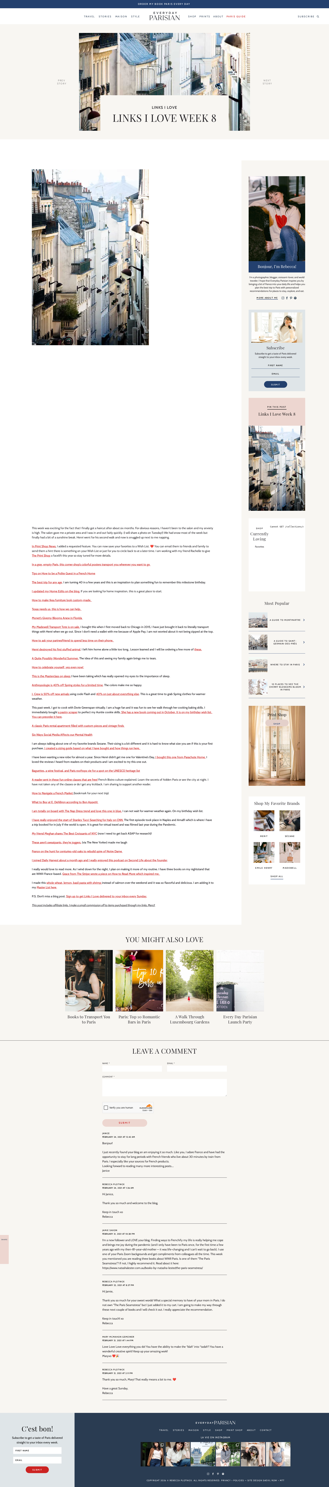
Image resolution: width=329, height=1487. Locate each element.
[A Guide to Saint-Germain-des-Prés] (258, 644)
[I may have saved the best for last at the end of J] (253, 1454)
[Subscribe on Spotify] (295, 298)
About (251, 1430)
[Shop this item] (264, 830)
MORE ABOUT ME (267, 297)
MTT (282, 1480)
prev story (62, 82)
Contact (266, 1430)
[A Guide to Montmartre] (258, 621)
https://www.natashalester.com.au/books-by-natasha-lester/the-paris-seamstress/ (152, 1268)
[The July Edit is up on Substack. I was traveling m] (278, 1454)
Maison (193, 1430)
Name (106, 1063)
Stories (178, 1430)
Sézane (290, 836)
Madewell (290, 868)
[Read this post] (89, 980)
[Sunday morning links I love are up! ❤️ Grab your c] (153, 1454)
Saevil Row (270, 1480)
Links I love (164, 107)
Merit (264, 836)
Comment (108, 1076)
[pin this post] (277, 468)
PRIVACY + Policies (232, 1480)
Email (171, 1063)
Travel (164, 1430)
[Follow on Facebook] (287, 298)
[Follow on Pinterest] (291, 298)
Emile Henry (263, 868)
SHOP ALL (277, 876)
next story (267, 82)
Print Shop (235, 1430)
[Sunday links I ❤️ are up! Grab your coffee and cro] (228, 1454)
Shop (276, 723)
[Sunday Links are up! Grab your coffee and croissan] (178, 1454)
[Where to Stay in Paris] (258, 666)
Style (207, 1430)
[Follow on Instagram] (283, 298)
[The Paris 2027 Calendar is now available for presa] (203, 1454)
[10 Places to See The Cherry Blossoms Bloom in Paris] (258, 688)
